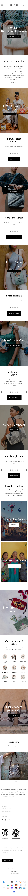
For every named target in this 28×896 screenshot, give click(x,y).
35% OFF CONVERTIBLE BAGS (14, 345)
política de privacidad (6, 808)
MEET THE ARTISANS (14, 566)
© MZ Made (14, 871)
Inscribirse (7, 860)
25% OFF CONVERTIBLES (14, 397)
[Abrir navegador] (2, 5)
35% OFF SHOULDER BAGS (14, 191)
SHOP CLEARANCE (14, 715)
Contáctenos (4, 806)
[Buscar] (23, 5)
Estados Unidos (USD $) (9, 868)
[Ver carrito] (26, 5)
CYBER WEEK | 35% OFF (14, 36)
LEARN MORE (14, 524)
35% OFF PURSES (14, 429)
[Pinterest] (9, 820)
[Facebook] (2, 820)
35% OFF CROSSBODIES (14, 313)
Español (21, 868)
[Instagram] (5, 820)
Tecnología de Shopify (14, 873)
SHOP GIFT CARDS (8, 616)
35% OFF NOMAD (14, 159)
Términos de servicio (6, 811)
